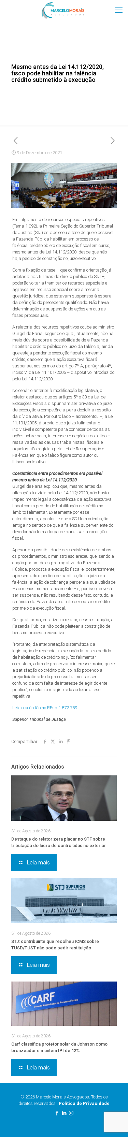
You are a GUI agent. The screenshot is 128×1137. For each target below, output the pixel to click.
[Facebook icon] (56, 1113)
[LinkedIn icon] (64, 1113)
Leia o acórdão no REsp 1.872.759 (44, 707)
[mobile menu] (119, 10)
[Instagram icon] (71, 1113)
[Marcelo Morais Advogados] (64, 10)
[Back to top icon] (114, 1123)
